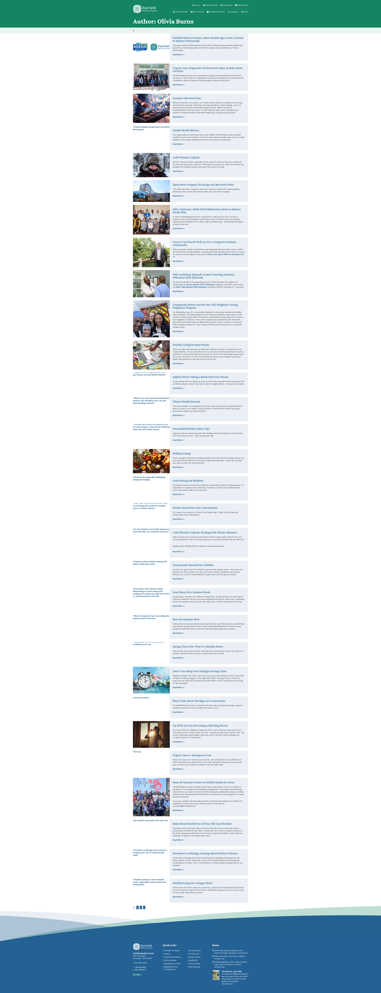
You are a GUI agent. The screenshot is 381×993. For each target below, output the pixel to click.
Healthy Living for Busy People (191, 344)
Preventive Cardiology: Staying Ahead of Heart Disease (205, 853)
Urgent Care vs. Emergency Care (192, 755)
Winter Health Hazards (186, 401)
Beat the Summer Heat (186, 619)
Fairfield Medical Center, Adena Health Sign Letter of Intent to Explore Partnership (230, 964)
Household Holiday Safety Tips (191, 428)
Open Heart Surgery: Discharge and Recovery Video (203, 184)
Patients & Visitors (217, 12)
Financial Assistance (172, 957)
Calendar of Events (172, 950)
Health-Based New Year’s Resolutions (195, 507)
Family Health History (186, 130)
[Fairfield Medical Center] (145, 9)
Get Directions (140, 963)
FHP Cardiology (207, 284)
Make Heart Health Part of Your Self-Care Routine (202, 823)
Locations (233, 12)
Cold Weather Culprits (186, 157)
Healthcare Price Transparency (171, 968)
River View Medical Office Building (191, 287)
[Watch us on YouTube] (138, 974)
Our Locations (195, 950)
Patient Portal (211, 5)
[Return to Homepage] (133, 30)
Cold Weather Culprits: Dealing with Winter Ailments (205, 532)
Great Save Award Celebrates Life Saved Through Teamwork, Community (231, 951)
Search (197, 5)
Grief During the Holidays (188, 480)
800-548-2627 (242, 5)
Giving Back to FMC (172, 963)
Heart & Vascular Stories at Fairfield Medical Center (203, 782)
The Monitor (227, 984)
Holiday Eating (182, 453)
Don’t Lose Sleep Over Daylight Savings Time (200, 671)
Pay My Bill (227, 5)
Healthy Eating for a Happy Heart (193, 883)
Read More (178, 54)
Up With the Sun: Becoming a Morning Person (200, 725)
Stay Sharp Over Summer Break (191, 592)
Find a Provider (181, 12)
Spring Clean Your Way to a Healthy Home (198, 646)
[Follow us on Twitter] (136, 974)
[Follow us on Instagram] (141, 974)
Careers (167, 954)
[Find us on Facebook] (134, 974)
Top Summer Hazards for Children (193, 565)
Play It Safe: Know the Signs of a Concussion (199, 700)
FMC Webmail (194, 967)
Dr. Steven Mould (191, 284)
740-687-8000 (140, 967)
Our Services (198, 12)
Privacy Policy (194, 963)
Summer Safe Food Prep (187, 98)
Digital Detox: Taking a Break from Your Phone (200, 376)
